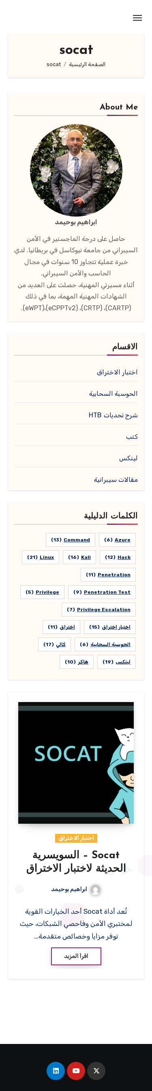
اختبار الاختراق (117, 372)
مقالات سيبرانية (116, 479)
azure (117, 540)
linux (40, 557)
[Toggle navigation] (137, 18)
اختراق (61, 627)
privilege (42, 592)
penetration (108, 575)
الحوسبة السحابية (113, 393)
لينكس (128, 458)
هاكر (76, 662)
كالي (54, 644)
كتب (132, 436)
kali (79, 557)
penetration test (102, 592)
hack (118, 557)
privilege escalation (99, 609)
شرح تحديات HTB (113, 415)
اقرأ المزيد (76, 956)
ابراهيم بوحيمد (69, 889)
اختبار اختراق (110, 627)
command (70, 540)
